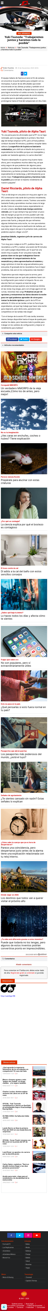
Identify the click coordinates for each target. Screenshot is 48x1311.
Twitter (25, 339)
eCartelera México (9, 1254)
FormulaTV (6, 1244)
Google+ (37, 339)
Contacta (20, 1307)
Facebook (13, 339)
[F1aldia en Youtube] (37, 1235)
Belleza (28, 1251)
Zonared (29, 1277)
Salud (28, 1261)
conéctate (31, 973)
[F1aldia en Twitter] (20, 1235)
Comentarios (8, 70)
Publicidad (30, 1307)
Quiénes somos (17, 1304)
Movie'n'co (6, 1258)
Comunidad (41, 1307)
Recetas (28, 1264)
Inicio (3, 48)
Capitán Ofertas (31, 1281)
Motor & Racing (8, 1277)
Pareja (28, 1254)
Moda (28, 1247)
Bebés (28, 1258)
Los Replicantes (8, 1247)
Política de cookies (7, 1307)
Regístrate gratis (18, 973)
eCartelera (6, 1251)
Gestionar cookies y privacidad (13, 1305)
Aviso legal (29, 1304)
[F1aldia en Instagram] (28, 1235)
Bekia (28, 1244)
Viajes (28, 1268)
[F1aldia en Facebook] (11, 1235)
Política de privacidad (34, 1305)
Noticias (11, 48)
